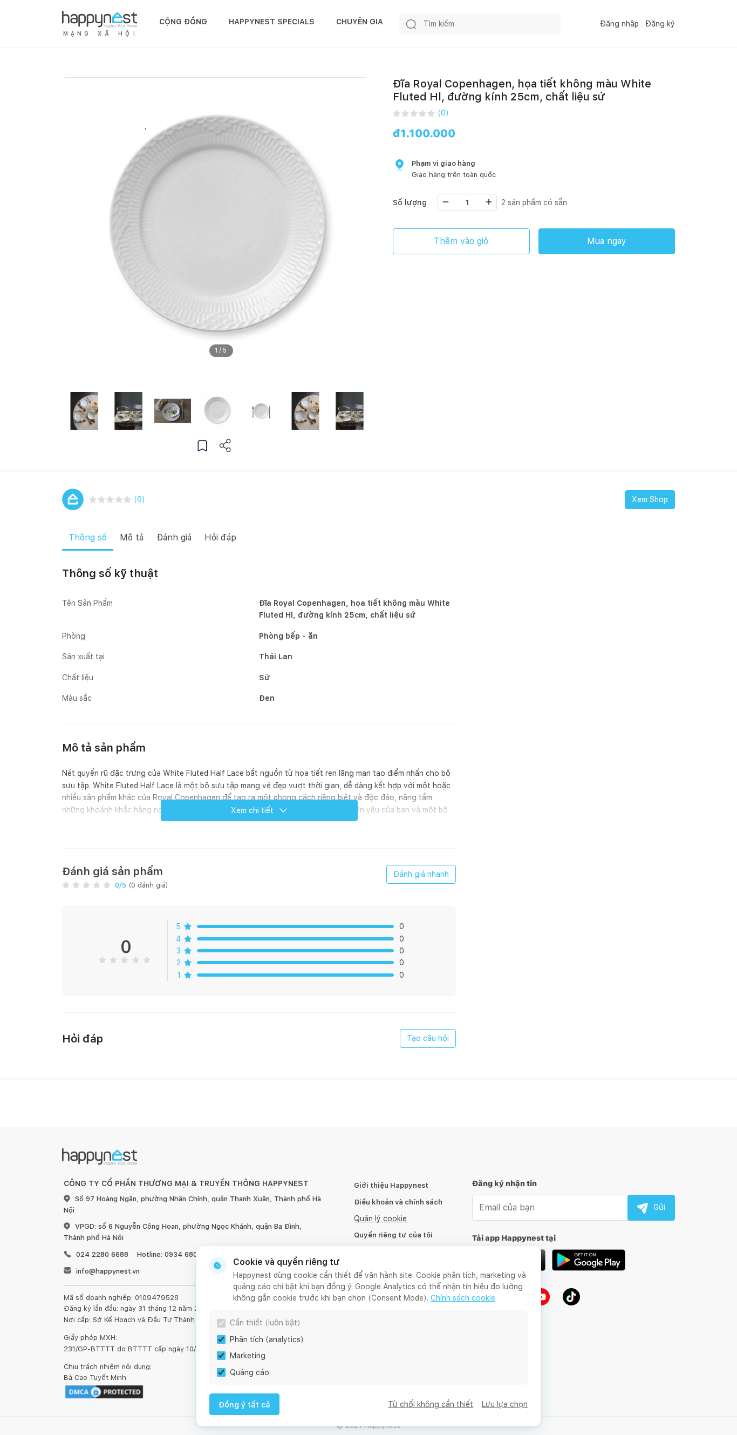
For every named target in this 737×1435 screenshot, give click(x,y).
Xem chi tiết (252, 810)
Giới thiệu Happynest (391, 1185)
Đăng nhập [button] (619, 23)
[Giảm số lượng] (446, 202)
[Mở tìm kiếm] (411, 24)
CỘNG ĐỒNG (183, 21)
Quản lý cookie (380, 1218)
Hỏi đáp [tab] (220, 537)
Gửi (659, 1207)
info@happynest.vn (108, 1271)
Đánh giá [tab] (174, 537)
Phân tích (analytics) (267, 1339)
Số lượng (410, 202)
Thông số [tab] (88, 537)
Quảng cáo (249, 1372)
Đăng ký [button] (660, 23)
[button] (202, 445)
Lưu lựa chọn (505, 1404)
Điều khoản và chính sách (398, 1202)
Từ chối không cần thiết (430, 1404)
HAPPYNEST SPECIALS (272, 21)
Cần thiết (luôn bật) (265, 1322)
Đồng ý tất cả (244, 1404)
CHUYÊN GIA (359, 21)
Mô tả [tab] (132, 537)
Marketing (247, 1355)
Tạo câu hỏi (428, 1038)
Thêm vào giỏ (461, 241)
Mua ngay (606, 241)
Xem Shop (650, 499)
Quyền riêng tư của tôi (393, 1235)
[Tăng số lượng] (489, 202)
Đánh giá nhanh (421, 874)
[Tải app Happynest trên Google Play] (588, 1259)
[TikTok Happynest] (571, 1295)
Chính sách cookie (463, 1298)
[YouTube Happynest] (541, 1295)
